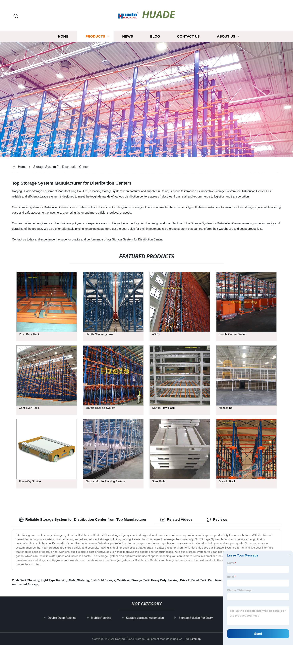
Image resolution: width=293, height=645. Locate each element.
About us (226, 36)
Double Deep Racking (62, 617)
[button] (16, 16)
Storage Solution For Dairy (195, 617)
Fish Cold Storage (103, 580)
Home (63, 36)
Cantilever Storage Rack (133, 580)
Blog (155, 36)
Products (95, 36)
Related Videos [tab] (180, 519)
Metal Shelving (79, 580)
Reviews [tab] (220, 519)
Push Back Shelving (25, 580)
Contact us (188, 36)
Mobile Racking (101, 617)
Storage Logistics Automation (145, 617)
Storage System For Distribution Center (61, 166)
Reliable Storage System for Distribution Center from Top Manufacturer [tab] (85, 519)
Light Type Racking (54, 580)
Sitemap (195, 638)
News (127, 36)
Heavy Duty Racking (165, 580)
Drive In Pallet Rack (193, 580)
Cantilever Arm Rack (221, 580)
